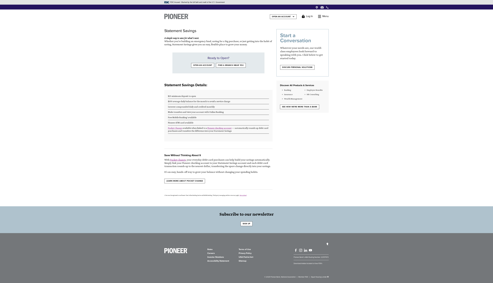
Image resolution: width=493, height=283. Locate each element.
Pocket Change (175, 128)
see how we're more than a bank (299, 107)
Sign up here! (243, 195)
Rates (210, 249)
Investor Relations (215, 257)
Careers (211, 253)
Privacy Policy (245, 253)
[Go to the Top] (327, 243)
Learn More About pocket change (184, 181)
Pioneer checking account (219, 128)
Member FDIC (303, 277)
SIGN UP (246, 224)
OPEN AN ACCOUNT (203, 65)
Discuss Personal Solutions (297, 67)
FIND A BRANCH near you (231, 65)
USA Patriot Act (246, 257)
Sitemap (242, 261)
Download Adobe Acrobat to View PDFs (308, 263)
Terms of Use (245, 249)
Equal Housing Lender (319, 277)
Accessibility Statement (218, 261)
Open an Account (281, 16)
